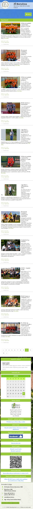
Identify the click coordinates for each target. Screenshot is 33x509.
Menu (29, 14)
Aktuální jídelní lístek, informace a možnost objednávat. (15, 428)
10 (26, 350)
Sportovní (7, 42)
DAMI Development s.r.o (12, 507)
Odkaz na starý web (25, 507)
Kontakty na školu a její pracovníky (10, 503)
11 (30, 350)
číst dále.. (6, 38)
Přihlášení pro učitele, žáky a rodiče (16, 422)
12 (3, 353)
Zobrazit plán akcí (16, 443)
